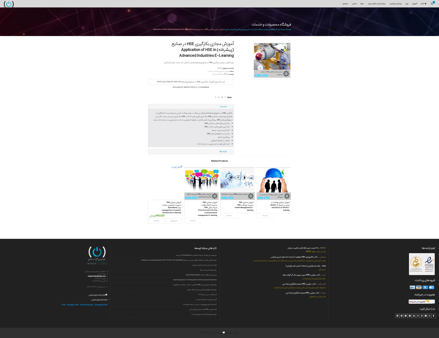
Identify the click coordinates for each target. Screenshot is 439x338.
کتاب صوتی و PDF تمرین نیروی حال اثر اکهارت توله (301, 274)
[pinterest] (401, 316)
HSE (225, 74)
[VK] (406, 316)
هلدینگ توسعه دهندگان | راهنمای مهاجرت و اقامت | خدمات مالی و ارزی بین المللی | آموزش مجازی (258, 29)
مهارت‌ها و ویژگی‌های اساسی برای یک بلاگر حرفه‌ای (202, 290)
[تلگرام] (410, 316)
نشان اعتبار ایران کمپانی (99, 299)
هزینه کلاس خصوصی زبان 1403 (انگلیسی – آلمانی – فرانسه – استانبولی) (195, 285)
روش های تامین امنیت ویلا (208, 270)
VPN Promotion (86, 304)
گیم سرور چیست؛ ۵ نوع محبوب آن (206, 299)
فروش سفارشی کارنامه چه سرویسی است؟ (204, 314)
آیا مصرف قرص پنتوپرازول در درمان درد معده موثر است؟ (200, 304)
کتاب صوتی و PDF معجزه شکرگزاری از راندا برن (299, 284)
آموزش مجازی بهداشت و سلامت (218, 71)
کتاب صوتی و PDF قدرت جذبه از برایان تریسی (203, 309)
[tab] (191, 106)
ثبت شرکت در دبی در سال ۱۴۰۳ (207, 295)
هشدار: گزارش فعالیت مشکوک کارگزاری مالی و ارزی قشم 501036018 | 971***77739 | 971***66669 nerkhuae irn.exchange (179, 260)
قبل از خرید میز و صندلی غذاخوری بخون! (205, 265)
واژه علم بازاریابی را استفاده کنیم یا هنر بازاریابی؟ (303, 265)
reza (324, 265)
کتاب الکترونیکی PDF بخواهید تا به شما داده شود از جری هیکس (294, 257)
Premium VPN (73, 304)
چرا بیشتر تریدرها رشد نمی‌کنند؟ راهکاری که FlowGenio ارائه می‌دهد (196, 255)
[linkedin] (397, 316)
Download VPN (101, 304)
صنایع (215, 74)
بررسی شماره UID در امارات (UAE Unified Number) (201, 275)
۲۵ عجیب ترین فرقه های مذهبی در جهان (303, 247)
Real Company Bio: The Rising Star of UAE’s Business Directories (195, 280)
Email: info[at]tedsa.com (97, 276)
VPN (64, 304)
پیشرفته (221, 74)
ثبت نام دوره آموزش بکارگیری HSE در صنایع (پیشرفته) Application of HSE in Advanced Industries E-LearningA (191, 82)
